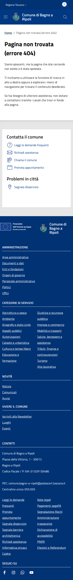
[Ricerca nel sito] (65, 17)
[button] (17, 4)
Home (8, 33)
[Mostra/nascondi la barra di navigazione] (5, 16)
